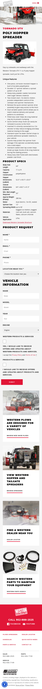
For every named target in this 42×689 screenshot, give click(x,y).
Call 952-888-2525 (21, 619)
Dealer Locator (28, 634)
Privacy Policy (17, 355)
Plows (5, 634)
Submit (12, 382)
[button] (4, 684)
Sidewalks (7, 639)
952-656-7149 (8, 662)
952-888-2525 (8, 656)
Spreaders (13, 634)
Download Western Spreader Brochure (17, 222)
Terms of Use (31, 355)
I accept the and (20, 355)
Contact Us (26, 644)
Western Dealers (8, 3)
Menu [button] (34, 3)
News (35, 639)
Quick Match (27, 639)
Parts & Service (9, 644)
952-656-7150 (26, 656)
